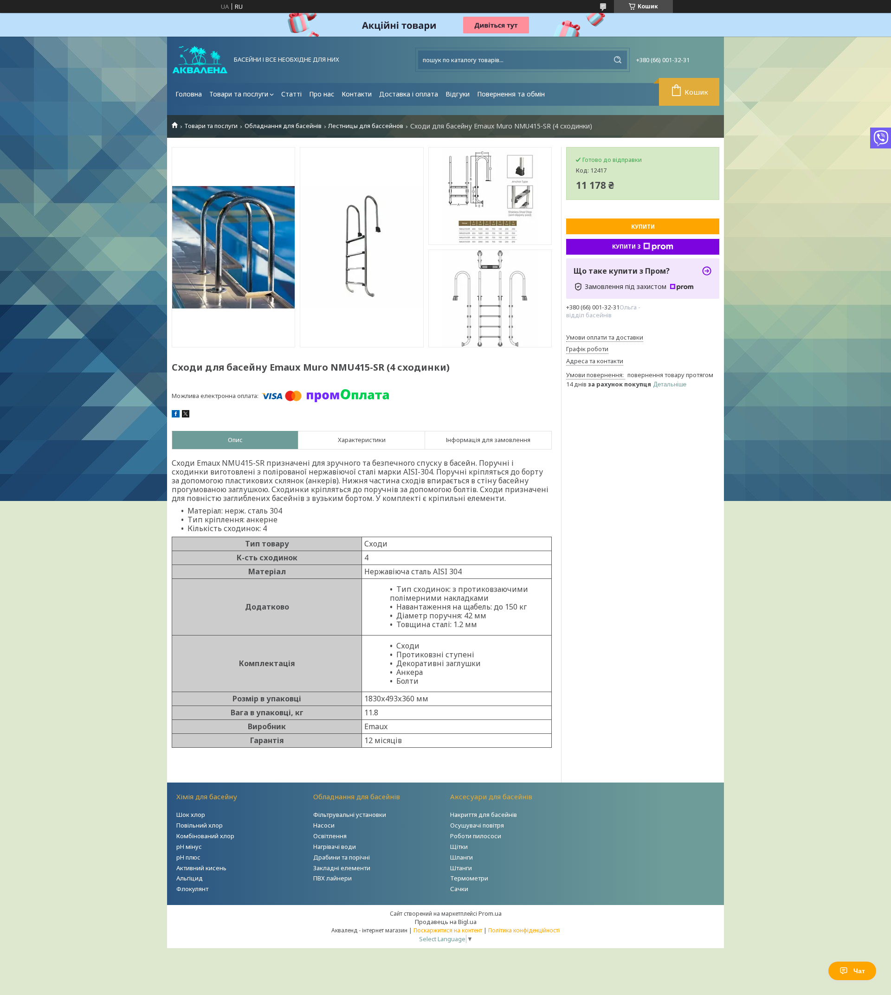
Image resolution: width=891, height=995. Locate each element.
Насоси (324, 825)
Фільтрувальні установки (349, 814)
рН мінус (189, 846)
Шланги (461, 857)
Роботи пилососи (475, 836)
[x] (185, 415)
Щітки (459, 846)
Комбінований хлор (205, 836)
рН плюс (188, 857)
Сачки (459, 889)
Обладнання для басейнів (283, 126)
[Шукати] (617, 60)
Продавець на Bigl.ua (446, 922)
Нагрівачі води (334, 846)
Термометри (469, 878)
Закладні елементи (341, 868)
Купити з (626, 246)
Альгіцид (189, 878)
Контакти (357, 94)
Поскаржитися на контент (447, 930)
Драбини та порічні (341, 857)
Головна (188, 94)
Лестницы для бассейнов (365, 126)
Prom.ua (490, 913)
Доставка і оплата (408, 94)
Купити (643, 227)
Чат (859, 971)
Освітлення (330, 836)
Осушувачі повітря (477, 825)
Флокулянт (192, 889)
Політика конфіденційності (524, 930)
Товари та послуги (238, 94)
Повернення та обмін (511, 94)
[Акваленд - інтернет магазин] (200, 60)
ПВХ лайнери (332, 878)
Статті (291, 94)
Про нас (321, 94)
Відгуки (458, 94)
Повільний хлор (199, 825)
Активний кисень (201, 868)
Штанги (461, 868)
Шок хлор (190, 814)
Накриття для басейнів (483, 814)
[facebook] (176, 415)
